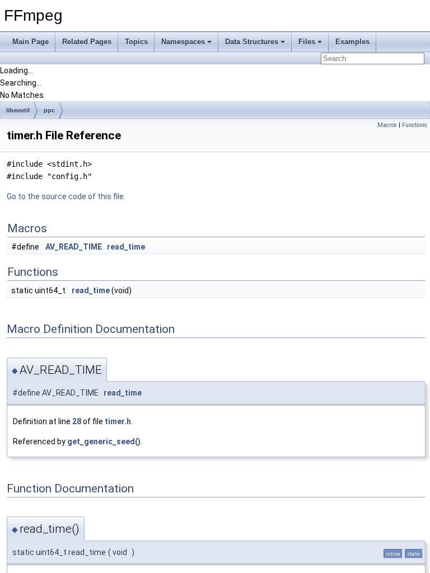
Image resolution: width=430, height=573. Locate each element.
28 (76, 421)
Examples (352, 41)
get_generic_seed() (104, 441)
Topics (136, 41)
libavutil (18, 110)
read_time (126, 246)
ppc (49, 110)
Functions (414, 125)
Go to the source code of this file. (66, 196)
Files (306, 41)
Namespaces (183, 41)
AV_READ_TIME (73, 246)
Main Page (30, 41)
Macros (387, 125)
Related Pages (86, 41)
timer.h (118, 421)
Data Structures (251, 41)
